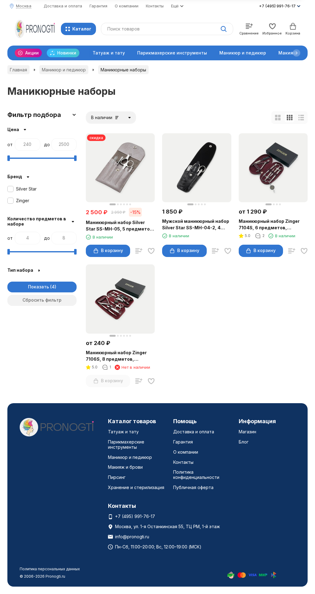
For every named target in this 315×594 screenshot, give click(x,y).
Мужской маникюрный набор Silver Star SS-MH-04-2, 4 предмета (195, 225)
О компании (126, 5)
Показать (38, 286)
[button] (296, 53)
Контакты (155, 5)
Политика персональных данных (50, 569)
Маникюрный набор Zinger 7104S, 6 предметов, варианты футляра (269, 225)
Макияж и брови (125, 467)
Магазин (247, 431)
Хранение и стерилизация (136, 487)
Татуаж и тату (109, 52)
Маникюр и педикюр (242, 52)
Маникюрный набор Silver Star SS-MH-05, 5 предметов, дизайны (120, 226)
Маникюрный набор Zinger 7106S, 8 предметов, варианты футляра (116, 356)
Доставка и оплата (63, 5)
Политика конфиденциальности (196, 474)
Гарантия (98, 5)
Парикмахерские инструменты (172, 52)
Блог (244, 441)
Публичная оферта (193, 487)
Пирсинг (117, 477)
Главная (18, 69)
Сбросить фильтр (42, 300)
